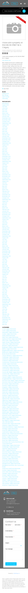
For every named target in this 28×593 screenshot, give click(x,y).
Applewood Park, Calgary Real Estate (11, 339)
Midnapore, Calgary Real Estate (10, 417)
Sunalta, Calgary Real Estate (9, 470)
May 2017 (4, 279)
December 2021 (6, 194)
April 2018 (4, 264)
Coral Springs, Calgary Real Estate (11, 369)
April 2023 (4, 169)
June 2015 (4, 309)
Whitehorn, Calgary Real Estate (10, 485)
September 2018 (6, 256)
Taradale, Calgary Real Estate (9, 473)
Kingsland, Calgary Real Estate (10, 405)
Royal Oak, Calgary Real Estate (10, 440)
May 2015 (4, 311)
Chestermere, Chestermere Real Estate (12, 362)
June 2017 (4, 277)
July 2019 (4, 239)
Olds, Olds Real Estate (7, 422)
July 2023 (4, 164)
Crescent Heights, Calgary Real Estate (12, 377)
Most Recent (5, 103)
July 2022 (4, 183)
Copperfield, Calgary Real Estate (10, 367)
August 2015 (5, 306)
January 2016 (5, 297)
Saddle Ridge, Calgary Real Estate (11, 445)
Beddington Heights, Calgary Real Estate (12, 347)
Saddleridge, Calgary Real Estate (10, 447)
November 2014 (6, 317)
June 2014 (4, 322)
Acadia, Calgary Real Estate (9, 334)
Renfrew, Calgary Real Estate (9, 437)
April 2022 (4, 188)
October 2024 (5, 141)
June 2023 (4, 166)
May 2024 (4, 150)
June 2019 (4, 241)
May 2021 (4, 204)
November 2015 (6, 301)
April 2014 (4, 324)
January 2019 (5, 249)
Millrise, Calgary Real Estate (9, 418)
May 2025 (4, 130)
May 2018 (4, 262)
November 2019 (6, 233)
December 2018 (6, 251)
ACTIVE (20, 8)
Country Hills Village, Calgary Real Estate (12, 372)
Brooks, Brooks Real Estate (8, 354)
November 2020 (6, 214)
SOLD (25, 8)
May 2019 (4, 243)
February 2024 (5, 154)
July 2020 (4, 221)
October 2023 (5, 159)
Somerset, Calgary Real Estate (10, 458)
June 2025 (4, 128)
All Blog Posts (5, 93)
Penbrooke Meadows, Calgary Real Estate (13, 427)
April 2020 (4, 224)
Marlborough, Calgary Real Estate (14, 51)
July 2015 (4, 307)
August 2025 (5, 125)
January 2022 (5, 193)
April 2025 (4, 131)
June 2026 (4, 108)
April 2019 (4, 244)
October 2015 (5, 302)
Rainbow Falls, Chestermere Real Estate (12, 433)
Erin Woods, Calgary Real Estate (10, 384)
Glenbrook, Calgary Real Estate (10, 390)
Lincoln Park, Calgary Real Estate (10, 408)
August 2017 (5, 274)
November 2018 (6, 252)
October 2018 (5, 254)
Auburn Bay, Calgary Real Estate (10, 344)
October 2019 (5, 234)
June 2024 (4, 148)
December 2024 (6, 138)
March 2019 (5, 246)
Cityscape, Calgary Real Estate (10, 365)
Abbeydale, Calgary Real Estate (10, 332)
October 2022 (5, 178)
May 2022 (4, 186)
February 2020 (6, 228)
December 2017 (6, 271)
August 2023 (5, 163)
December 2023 (6, 156)
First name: (8, 524)
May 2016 (4, 292)
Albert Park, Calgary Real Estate (10, 337)
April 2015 (4, 312)
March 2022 (5, 189)
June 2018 (4, 261)
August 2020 (5, 219)
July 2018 (4, 259)
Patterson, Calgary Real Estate (10, 425)
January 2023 (5, 173)
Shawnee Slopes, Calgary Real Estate (11, 452)
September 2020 (6, 218)
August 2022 (5, 181)
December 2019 (6, 231)
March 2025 (5, 133)
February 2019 (5, 248)
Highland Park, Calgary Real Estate (11, 398)
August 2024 (5, 145)
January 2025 (5, 136)
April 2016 (4, 294)
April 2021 (4, 206)
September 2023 (6, 161)
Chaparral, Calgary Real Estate (10, 360)
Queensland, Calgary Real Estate (10, 432)
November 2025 (6, 120)
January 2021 (5, 211)
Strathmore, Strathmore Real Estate (11, 468)
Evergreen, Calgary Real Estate (10, 387)
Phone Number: (9, 537)
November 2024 (6, 140)
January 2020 (5, 229)
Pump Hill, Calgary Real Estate (9, 430)
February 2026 (6, 115)
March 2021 (5, 208)
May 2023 (4, 168)
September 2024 (6, 143)
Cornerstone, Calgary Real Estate (10, 370)
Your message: (9, 549)
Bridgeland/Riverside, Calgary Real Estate (12, 350)
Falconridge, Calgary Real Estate (10, 389)
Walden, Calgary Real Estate (9, 480)
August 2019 (5, 238)
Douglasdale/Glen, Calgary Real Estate (12, 379)
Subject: (7, 543)
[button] (6, 507)
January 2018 (5, 269)
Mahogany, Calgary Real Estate (10, 410)
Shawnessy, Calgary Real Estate (10, 453)
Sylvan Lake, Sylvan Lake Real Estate (11, 472)
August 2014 (5, 321)
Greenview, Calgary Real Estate (10, 392)
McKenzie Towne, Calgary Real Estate (11, 415)
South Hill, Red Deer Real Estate (10, 460)
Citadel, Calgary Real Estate (9, 364)
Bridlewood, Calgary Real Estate (10, 352)
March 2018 (5, 266)
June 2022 (4, 184)
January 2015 (5, 316)
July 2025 (4, 126)
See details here (6, 60)
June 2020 (4, 223)
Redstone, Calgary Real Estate (10, 435)
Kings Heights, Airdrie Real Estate (10, 403)
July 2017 (4, 276)
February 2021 (5, 209)
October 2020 (5, 216)
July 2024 (4, 146)
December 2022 (6, 174)
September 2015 (6, 304)
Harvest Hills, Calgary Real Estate (10, 393)
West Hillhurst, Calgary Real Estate (11, 482)
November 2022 (6, 176)
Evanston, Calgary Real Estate (10, 385)
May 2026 (4, 110)
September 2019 (6, 236)
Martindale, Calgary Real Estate (10, 413)
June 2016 (4, 291)
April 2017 (4, 281)
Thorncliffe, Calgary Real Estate (10, 477)
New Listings (5, 95)
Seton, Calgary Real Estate (9, 450)
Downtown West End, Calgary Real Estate (13, 382)
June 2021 (4, 203)
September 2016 (6, 286)
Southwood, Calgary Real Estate (10, 462)
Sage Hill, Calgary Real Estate (9, 448)
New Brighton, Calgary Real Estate (11, 420)
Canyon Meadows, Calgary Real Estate (12, 355)
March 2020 (5, 226)
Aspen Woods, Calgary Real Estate (11, 342)
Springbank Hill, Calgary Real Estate (11, 463)
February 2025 (6, 135)
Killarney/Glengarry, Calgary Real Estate (12, 402)
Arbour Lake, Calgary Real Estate (10, 340)
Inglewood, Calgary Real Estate (10, 400)
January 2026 (5, 116)
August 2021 (5, 201)
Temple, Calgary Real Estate (9, 475)
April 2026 (4, 111)
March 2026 (5, 113)
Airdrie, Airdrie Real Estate (8, 335)
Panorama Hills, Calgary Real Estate (11, 423)
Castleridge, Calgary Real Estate (10, 357)
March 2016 (5, 296)
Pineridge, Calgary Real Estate (10, 428)
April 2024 (4, 151)
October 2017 (5, 272)
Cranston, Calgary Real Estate (10, 375)
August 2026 (5, 105)
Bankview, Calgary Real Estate (10, 345)
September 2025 (6, 123)
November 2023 (6, 158)
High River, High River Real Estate (10, 397)
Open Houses (5, 97)
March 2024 (5, 153)
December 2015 (6, 299)
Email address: (9, 531)
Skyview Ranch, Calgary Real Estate (11, 457)
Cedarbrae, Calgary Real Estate (10, 359)
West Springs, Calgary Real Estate (10, 483)
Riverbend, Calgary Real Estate (10, 438)
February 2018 (5, 267)
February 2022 (5, 191)
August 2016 (5, 287)
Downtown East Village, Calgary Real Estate (13, 380)
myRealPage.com (16, 573)
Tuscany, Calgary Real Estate (9, 478)
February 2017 (5, 284)
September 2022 (6, 179)
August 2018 (5, 257)
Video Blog (5, 98)
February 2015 (5, 314)
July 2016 (4, 289)
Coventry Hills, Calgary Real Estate (11, 374)
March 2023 (5, 171)
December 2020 (6, 213)
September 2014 (6, 319)
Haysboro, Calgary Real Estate (10, 395)
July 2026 (4, 106)
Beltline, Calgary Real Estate (9, 349)
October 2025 (5, 121)
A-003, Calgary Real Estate (9, 329)
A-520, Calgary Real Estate (9, 330)
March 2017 (5, 282)
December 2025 (6, 118)
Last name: (18, 524)
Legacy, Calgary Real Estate (9, 407)
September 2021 (6, 199)
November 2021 (6, 196)
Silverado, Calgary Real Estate (10, 455)
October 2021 (5, 198)
